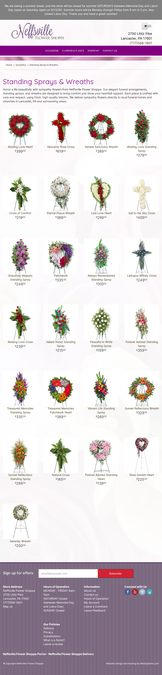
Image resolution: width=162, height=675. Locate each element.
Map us (7, 606)
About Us (90, 590)
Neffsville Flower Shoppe (38, 31)
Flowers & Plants (73, 50)
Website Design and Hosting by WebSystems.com (132, 663)
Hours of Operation (96, 598)
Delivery (48, 628)
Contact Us (110, 50)
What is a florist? (54, 640)
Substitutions (51, 636)
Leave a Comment (95, 606)
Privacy (48, 632)
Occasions (51, 50)
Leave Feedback (94, 610)
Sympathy (93, 50)
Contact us (91, 594)
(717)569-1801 (141, 43)
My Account (91, 602)
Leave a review (53, 644)
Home (9, 65)
